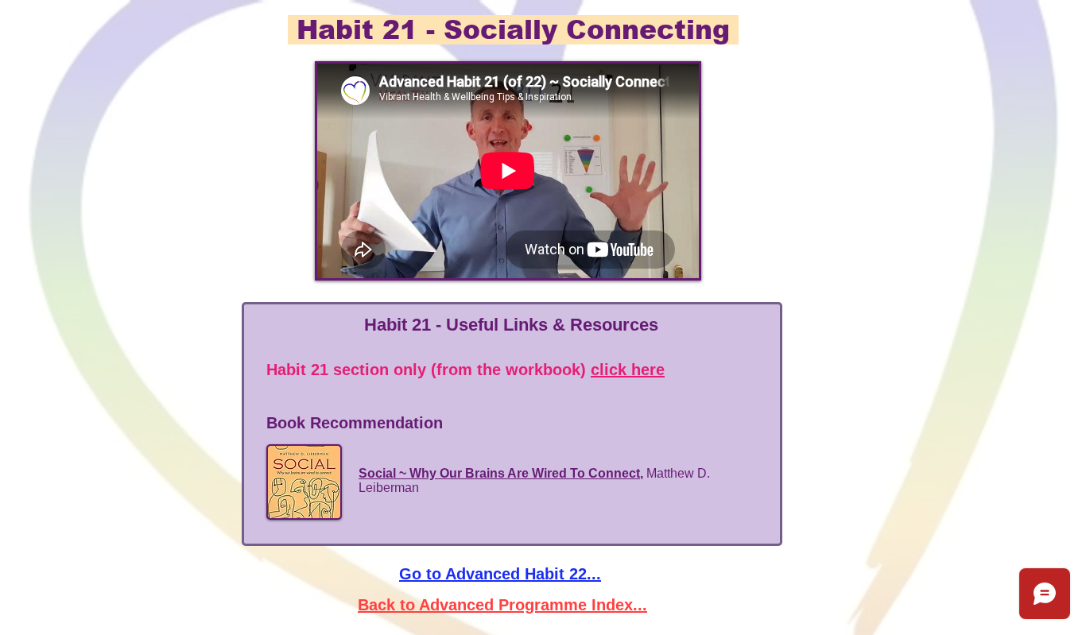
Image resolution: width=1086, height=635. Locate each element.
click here (628, 369)
